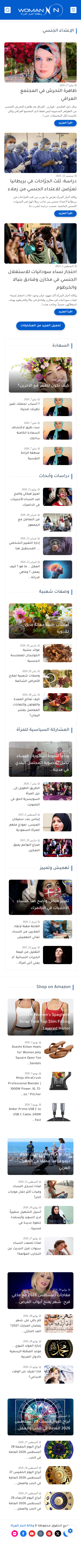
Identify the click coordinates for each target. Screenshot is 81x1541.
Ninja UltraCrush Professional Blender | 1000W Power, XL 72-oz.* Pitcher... (24, 1086)
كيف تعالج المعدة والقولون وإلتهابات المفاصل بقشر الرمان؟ (26, 708)
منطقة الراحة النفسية (30, 456)
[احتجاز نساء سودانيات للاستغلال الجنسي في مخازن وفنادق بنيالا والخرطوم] (40, 243)
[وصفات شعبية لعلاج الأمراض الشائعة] (57, 679)
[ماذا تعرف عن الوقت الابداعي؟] (58, 1374)
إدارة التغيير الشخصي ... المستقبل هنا (24, 546)
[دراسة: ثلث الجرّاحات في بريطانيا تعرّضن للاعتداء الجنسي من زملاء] (40, 153)
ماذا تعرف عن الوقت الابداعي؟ (26, 1374)
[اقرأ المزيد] (65, 123)
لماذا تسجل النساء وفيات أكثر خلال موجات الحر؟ (24, 1192)
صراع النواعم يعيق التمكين (26, 848)
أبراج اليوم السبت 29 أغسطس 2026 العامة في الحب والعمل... (42, 1425)
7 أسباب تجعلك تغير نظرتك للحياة (25, 407)
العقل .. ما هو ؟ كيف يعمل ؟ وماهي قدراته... (25, 572)
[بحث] (7, 10)
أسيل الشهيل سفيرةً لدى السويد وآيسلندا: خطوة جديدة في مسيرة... (25, 1221)
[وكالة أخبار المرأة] (40, 10)
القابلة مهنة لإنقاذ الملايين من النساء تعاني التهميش (26, 932)
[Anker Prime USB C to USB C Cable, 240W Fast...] (58, 1112)
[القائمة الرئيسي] (73, 10)
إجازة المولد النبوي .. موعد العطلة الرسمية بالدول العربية (25, 1351)
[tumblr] (40, 1533)
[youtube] (32, 1533)
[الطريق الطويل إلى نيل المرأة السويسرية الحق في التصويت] (57, 791)
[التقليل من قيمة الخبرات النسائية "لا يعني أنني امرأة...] (57, 955)
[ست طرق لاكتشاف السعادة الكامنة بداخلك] (57, 430)
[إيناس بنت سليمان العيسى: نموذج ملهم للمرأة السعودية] (57, 822)
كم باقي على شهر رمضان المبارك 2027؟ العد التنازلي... (25, 1326)
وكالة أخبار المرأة (22, 1526)
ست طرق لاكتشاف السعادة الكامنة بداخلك (25, 433)
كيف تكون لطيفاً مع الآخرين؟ (43, 386)
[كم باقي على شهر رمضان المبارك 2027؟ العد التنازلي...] (58, 1323)
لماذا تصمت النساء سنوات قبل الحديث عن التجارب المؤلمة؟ (24, 1249)
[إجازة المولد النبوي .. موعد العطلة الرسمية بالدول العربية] (58, 1349)
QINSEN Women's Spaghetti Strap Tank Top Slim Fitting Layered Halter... (44, 1022)
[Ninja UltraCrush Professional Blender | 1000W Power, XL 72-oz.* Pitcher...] (58, 1081)
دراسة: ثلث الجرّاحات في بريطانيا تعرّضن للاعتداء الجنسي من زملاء (42, 185)
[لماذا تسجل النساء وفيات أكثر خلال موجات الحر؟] (58, 1189)
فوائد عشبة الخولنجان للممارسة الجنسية (25, 656)
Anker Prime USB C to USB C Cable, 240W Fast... (25, 1115)
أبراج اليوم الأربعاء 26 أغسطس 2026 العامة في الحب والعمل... (25, 1504)
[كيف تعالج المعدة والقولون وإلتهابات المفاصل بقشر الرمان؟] (57, 702)
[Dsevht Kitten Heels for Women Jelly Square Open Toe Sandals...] (58, 1050)
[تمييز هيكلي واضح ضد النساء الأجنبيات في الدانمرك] (57, 497)
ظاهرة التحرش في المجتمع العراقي (48, 95)
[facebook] (23, 1533)
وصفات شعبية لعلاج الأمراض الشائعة (24, 678)
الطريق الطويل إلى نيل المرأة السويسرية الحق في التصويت (25, 797)
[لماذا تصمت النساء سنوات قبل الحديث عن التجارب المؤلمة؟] (58, 1246)
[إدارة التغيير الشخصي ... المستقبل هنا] (57, 546)
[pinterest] (49, 1533)
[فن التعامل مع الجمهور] (57, 522)
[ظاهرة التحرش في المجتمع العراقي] (40, 62)
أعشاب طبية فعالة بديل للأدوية (47, 628)
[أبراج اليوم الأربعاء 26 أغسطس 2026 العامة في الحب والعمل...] (58, 1501)
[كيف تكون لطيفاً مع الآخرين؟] (40, 375)
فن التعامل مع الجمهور (29, 522)
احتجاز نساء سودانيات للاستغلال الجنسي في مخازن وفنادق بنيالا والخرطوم (42, 280)
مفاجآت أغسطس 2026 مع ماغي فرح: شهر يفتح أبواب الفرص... (41, 1299)
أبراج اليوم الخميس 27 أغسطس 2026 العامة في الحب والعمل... (25, 1478)
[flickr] (14, 1533)
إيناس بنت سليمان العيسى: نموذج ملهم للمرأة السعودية (24, 825)
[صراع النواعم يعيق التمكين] (57, 848)
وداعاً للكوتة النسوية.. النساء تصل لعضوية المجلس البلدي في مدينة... (42, 763)
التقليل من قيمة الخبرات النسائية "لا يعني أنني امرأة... (26, 958)
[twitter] (58, 1533)
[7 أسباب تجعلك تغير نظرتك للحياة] (57, 407)
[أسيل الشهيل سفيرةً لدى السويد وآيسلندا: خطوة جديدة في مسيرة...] (58, 1215)
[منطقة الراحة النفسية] (57, 456)
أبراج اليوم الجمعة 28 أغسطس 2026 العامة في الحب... (25, 1452)
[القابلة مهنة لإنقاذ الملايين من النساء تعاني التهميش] (57, 929)
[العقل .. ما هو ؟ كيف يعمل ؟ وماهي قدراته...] (57, 569)
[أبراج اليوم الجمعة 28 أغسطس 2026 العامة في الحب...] (58, 1450)
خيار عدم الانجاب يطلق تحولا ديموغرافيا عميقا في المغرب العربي (44, 1161)
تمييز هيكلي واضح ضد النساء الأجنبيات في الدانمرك (25, 499)
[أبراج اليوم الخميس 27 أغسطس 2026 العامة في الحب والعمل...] (58, 1475)
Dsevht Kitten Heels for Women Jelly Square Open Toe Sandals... (26, 1055)
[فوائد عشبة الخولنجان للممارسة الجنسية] (57, 653)
